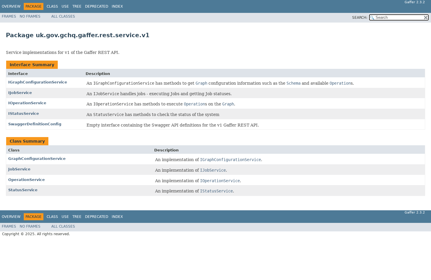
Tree (77, 6)
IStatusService (23, 113)
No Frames (30, 16)
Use (65, 6)
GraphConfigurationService (37, 158)
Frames (9, 16)
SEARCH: (359, 18)
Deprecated (96, 6)
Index (117, 6)
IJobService (20, 93)
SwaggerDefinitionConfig (34, 124)
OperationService (26, 179)
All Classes (63, 16)
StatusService (23, 190)
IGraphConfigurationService (37, 82)
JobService (19, 169)
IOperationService (27, 103)
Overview (11, 6)
